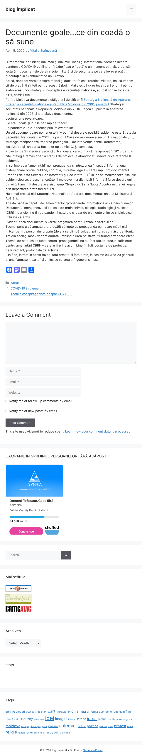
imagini (61, 719)
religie (11, 732)
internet (72, 719)
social (46, 733)
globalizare (39, 719)
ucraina (66, 732)
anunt (28, 712)
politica (92, 726)
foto (21, 719)
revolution (31, 732)
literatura (112, 719)
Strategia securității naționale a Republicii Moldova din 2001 (50, 104)
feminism (119, 711)
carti (52, 711)
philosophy (35, 726)
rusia (40, 732)
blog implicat (20, 9)
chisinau (78, 711)
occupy (25, 726)
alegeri (20, 711)
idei (49, 718)
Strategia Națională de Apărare (107, 99)
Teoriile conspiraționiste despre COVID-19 (41, 294)
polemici (68, 725)
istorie (81, 719)
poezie (53, 726)
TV (60, 733)
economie (105, 711)
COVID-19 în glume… (26, 288)
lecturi (102, 719)
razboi (130, 726)
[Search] (66, 555)
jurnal (15, 283)
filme (8, 719)
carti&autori (63, 711)
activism (10, 711)
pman (44, 726)
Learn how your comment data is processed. (98, 431)
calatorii (42, 711)
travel (54, 732)
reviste (21, 732)
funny (28, 719)
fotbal (15, 719)
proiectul (102, 104)
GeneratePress (93, 750)
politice (103, 726)
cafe (34, 711)
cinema (92, 711)
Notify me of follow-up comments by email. (41, 401)
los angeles (125, 719)
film (128, 711)
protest (120, 726)
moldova (13, 726)
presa (110, 726)
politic (81, 726)
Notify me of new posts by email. (33, 411)
